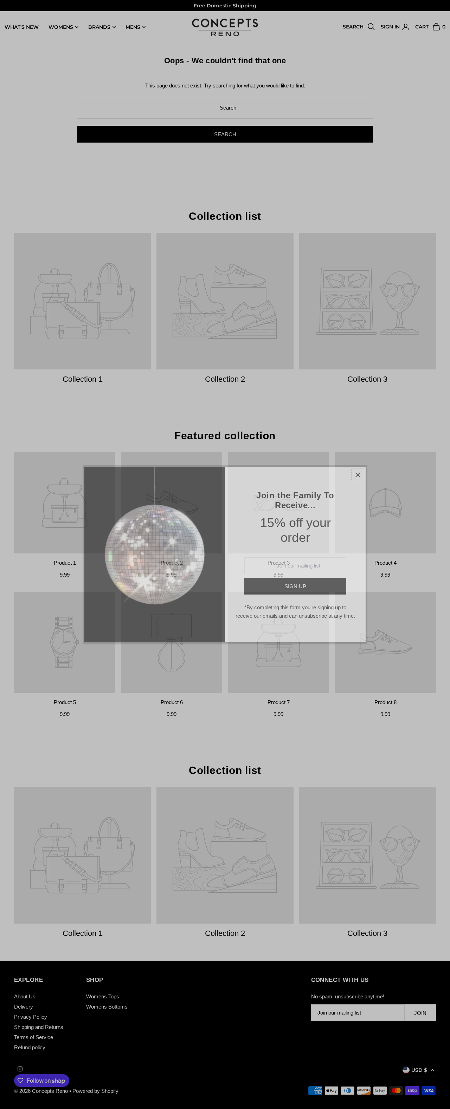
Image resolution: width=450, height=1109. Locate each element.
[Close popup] (358, 474)
